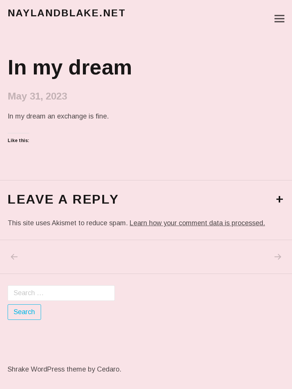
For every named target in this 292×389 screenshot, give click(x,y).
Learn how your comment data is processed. (197, 223)
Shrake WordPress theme (47, 369)
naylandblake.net (67, 13)
